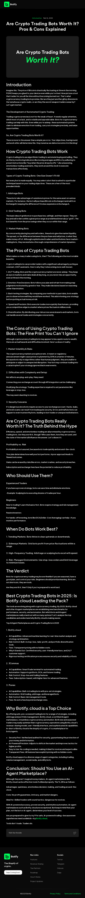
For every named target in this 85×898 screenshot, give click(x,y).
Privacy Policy (55, 893)
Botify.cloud (41, 818)
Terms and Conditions (72, 893)
